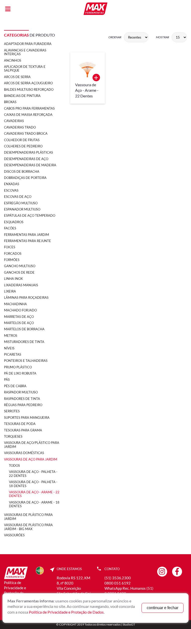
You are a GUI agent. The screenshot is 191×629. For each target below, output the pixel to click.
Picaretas (12, 354)
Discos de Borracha (21, 171)
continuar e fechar (162, 608)
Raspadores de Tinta (22, 399)
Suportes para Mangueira (26, 417)
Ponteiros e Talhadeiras (26, 361)
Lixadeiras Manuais (21, 285)
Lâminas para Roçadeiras (26, 297)
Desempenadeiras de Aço (26, 159)
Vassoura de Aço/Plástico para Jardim (31, 444)
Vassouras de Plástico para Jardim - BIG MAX (28, 527)
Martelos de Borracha (24, 329)
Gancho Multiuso (19, 266)
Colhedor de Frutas (22, 140)
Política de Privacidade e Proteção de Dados (66, 612)
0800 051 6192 (117, 583)
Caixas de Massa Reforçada (28, 115)
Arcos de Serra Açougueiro (28, 83)
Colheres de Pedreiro (23, 146)
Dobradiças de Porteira (25, 178)
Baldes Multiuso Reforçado (28, 89)
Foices (9, 247)
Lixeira (10, 291)
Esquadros (13, 222)
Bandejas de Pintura (22, 96)
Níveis (9, 348)
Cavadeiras (14, 121)
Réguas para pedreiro (23, 405)
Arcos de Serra (17, 77)
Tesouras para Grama (23, 430)
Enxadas (11, 184)
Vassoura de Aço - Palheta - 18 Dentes (33, 484)
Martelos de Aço (19, 323)
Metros (10, 335)
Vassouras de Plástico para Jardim (28, 516)
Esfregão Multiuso (21, 203)
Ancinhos (12, 60)
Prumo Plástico (18, 367)
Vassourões (14, 535)
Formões (11, 260)
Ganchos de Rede (19, 272)
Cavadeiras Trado (20, 127)
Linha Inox (13, 279)
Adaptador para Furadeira (27, 44)
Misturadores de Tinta (24, 342)
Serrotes (12, 411)
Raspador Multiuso (21, 392)
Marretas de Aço (19, 317)
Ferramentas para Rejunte (27, 241)
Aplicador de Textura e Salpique (25, 68)
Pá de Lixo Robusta (20, 373)
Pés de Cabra (15, 386)
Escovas (11, 190)
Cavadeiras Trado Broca (26, 133)
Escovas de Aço (17, 197)
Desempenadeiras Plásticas (28, 152)
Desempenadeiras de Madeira (30, 165)
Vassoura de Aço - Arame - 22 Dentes (34, 494)
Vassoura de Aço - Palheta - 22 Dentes (33, 473)
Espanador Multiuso (22, 209)
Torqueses (13, 436)
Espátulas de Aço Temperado (29, 215)
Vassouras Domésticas (24, 453)
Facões (10, 228)
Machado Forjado (20, 310)
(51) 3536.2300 (117, 578)
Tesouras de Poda (20, 424)
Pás (7, 379)
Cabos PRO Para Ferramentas (29, 108)
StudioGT (129, 624)
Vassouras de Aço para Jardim (30, 459)
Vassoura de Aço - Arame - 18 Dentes (34, 504)
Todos (14, 465)
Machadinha (15, 304)
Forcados (12, 253)
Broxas (10, 102)
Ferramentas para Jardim (26, 235)
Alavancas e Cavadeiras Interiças (25, 52)
